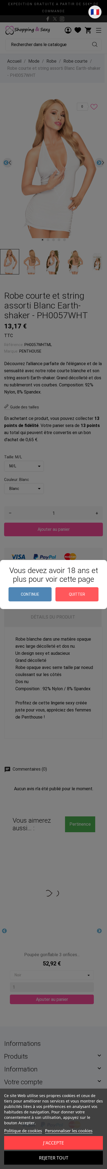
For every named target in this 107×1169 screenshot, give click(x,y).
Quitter (77, 594)
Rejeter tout (53, 1158)
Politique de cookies (23, 1130)
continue (30, 594)
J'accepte (53, 1143)
